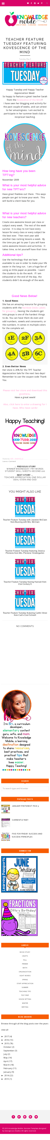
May (6, 1057)
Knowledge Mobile (15, 1128)
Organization (25, 972)
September (9, 1050)
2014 (7, 1075)
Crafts (25, 956)
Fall (25, 960)
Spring (25, 980)
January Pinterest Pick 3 (25, 806)
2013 (7, 1079)
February (8, 1068)
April (6, 1061)
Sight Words (25, 976)
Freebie (25, 964)
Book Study (25, 952)
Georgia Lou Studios (13, 1131)
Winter (25, 1003)
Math (25, 968)
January (8, 1072)
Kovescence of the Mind (29, 99)
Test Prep (25, 995)
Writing (25, 1007)
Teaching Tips (25, 991)
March (7, 1064)
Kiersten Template (31, 1128)
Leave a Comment (9, 461)
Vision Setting (25, 999)
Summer (25, 987)
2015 (7, 1043)
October (8, 1047)
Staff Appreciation (25, 983)
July (6, 1054)
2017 (7, 1036)
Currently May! (20, 820)
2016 (7, 1040)
